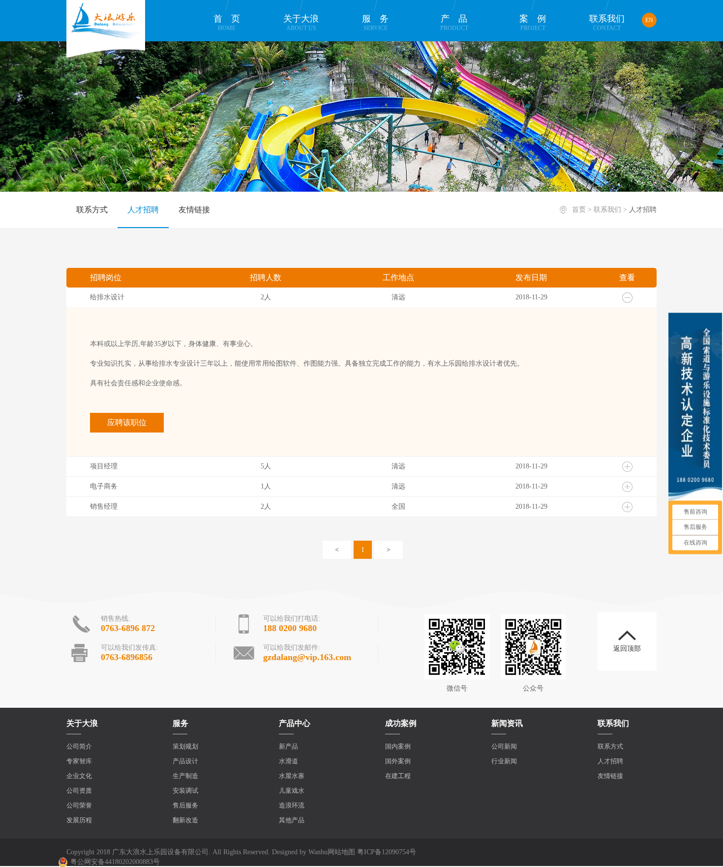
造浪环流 (291, 805)
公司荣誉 (79, 805)
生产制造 (185, 776)
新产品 (288, 746)
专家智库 (79, 761)
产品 (458, 22)
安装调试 (185, 790)
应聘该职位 (127, 422)
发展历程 (79, 820)
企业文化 (79, 776)
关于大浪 (301, 22)
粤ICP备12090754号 (386, 852)
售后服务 (185, 805)
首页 (231, 22)
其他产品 (291, 820)
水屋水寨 (291, 776)
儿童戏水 (291, 790)
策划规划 (185, 746)
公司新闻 (504, 746)
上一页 (337, 550)
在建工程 (398, 776)
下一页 (388, 550)
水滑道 (288, 761)
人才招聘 (143, 209)
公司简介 (79, 746)
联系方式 (92, 209)
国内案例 (398, 746)
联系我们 (607, 22)
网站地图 (341, 852)
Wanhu (318, 852)
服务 (379, 22)
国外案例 (398, 761)
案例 (537, 22)
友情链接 (194, 209)
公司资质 (79, 790)
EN (649, 20)
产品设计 (185, 761)
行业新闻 (504, 761)
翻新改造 (185, 820)
